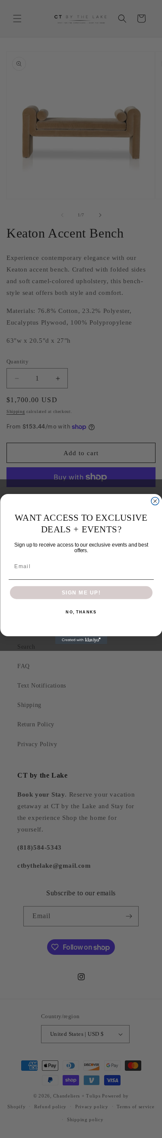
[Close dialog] (155, 501)
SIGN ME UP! (81, 592)
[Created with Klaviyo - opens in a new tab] (81, 640)
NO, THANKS (81, 612)
